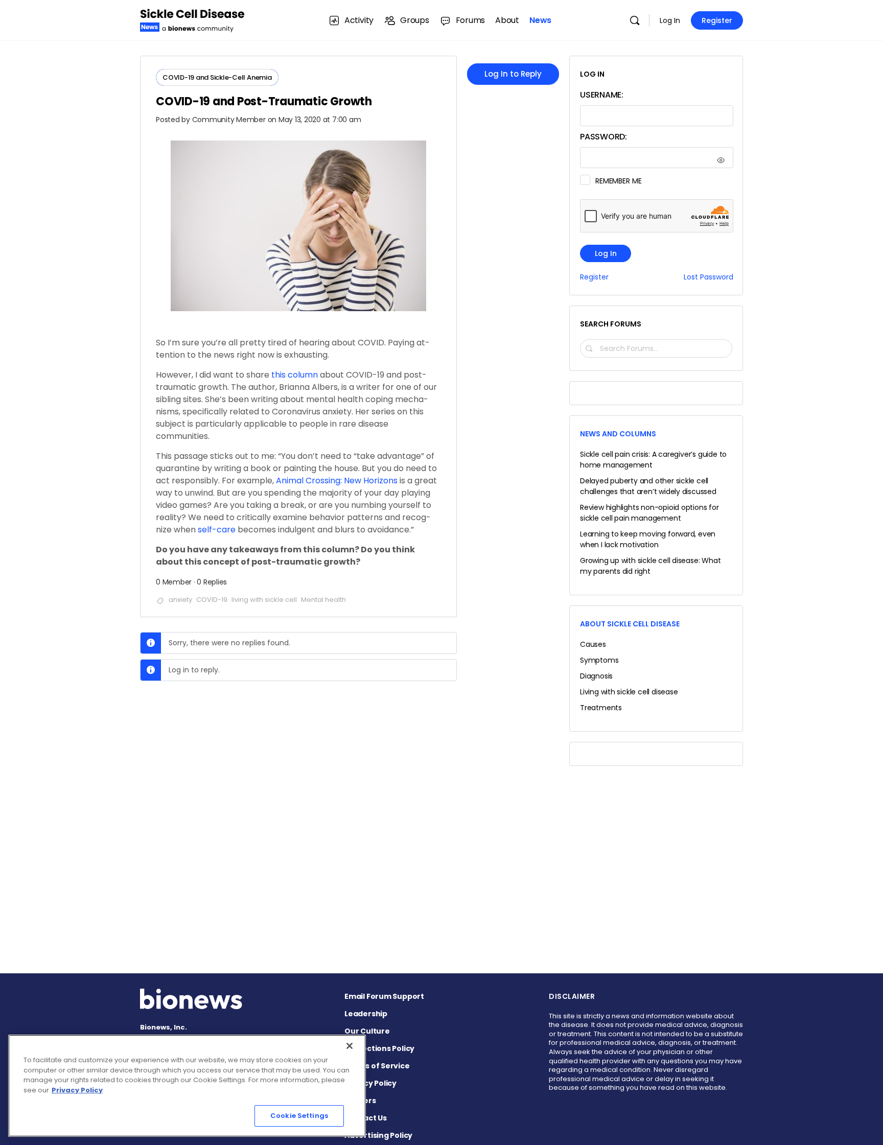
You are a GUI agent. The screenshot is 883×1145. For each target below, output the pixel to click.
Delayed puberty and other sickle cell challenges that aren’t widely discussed (648, 486)
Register (717, 20)
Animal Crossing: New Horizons (337, 480)
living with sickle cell (264, 599)
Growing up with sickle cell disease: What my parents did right (650, 565)
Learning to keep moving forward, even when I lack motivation (647, 539)
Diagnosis (596, 676)
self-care (217, 529)
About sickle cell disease (630, 624)
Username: (601, 94)
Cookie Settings (299, 1115)
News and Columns (618, 434)
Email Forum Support (384, 996)
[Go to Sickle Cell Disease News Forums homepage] (192, 19)
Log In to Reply (513, 73)
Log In (670, 20)
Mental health (323, 599)
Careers (360, 1100)
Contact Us (365, 1118)
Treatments (601, 708)
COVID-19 (211, 599)
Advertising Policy (378, 1135)
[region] (187, 1086)
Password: (603, 136)
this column (294, 375)
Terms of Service (377, 1066)
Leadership (365, 1014)
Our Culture (367, 1031)
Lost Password (708, 277)
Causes (593, 644)
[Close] (349, 1046)
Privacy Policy (370, 1083)
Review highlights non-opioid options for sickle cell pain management (649, 512)
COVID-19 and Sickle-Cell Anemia (217, 77)
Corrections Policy (379, 1048)
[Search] (634, 20)
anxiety (180, 599)
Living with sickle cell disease (629, 692)
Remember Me (618, 181)
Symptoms (599, 660)
